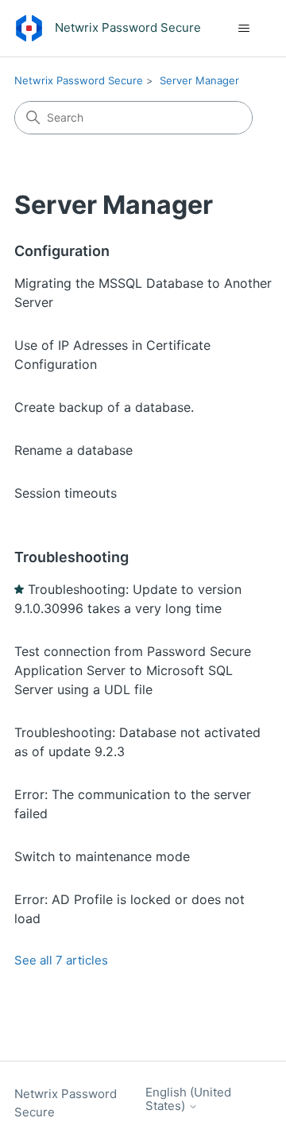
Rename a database (73, 450)
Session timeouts (65, 493)
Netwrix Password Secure (78, 80)
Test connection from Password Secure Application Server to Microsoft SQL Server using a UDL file (132, 670)
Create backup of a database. (104, 407)
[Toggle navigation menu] (243, 28)
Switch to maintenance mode (102, 856)
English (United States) (188, 1099)
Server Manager (199, 80)
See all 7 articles (61, 960)
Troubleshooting (71, 557)
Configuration (62, 251)
